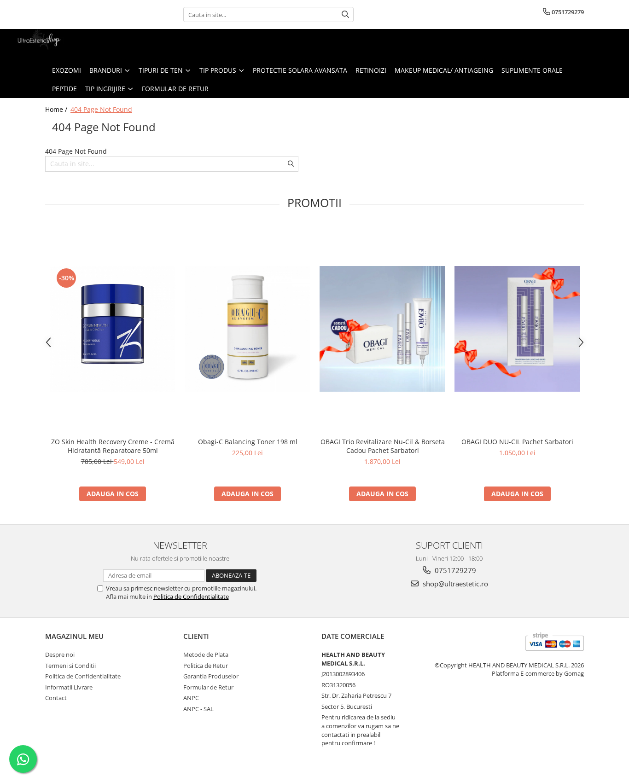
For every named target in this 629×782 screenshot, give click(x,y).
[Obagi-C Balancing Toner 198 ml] (247, 329)
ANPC (191, 698)
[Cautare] (345, 14)
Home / (57, 109)
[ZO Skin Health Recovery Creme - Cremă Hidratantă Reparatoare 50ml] (112, 329)
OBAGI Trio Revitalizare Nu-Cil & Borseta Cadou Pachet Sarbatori (382, 446)
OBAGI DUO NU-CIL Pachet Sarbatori (517, 441)
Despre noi (60, 654)
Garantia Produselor (211, 676)
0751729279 (454, 570)
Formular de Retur (175, 88)
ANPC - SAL (198, 709)
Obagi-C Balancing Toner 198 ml (247, 441)
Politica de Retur (205, 665)
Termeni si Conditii (70, 665)
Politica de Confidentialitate (191, 596)
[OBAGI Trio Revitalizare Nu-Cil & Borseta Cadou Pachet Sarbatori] (382, 329)
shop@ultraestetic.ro (454, 583)
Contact (56, 698)
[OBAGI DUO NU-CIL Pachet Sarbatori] (517, 329)
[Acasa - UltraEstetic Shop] (53, 45)
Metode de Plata (205, 654)
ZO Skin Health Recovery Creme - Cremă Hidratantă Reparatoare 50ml (113, 446)
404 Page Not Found (101, 109)
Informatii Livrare (69, 687)
